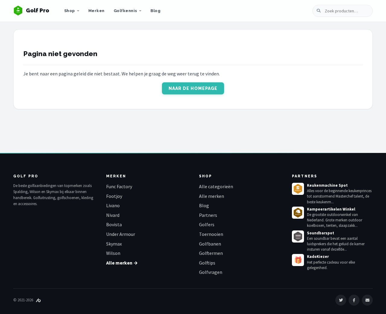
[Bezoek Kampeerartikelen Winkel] (298, 213)
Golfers (206, 224)
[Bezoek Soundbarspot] (298, 236)
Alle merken (211, 196)
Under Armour (120, 234)
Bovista (114, 224)
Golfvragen (210, 272)
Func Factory (119, 186)
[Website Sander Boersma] (38, 300)
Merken (96, 10)
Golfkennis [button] (125, 10)
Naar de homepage (193, 88)
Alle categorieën (216, 186)
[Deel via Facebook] (354, 300)
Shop (69, 10)
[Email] (367, 300)
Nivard (112, 215)
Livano (113, 205)
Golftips (207, 263)
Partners (208, 215)
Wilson (113, 253)
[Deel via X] (340, 300)
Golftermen (211, 253)
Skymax (114, 244)
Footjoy (114, 196)
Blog (155, 10)
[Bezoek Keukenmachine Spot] (298, 189)
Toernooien (211, 234)
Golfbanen (210, 244)
